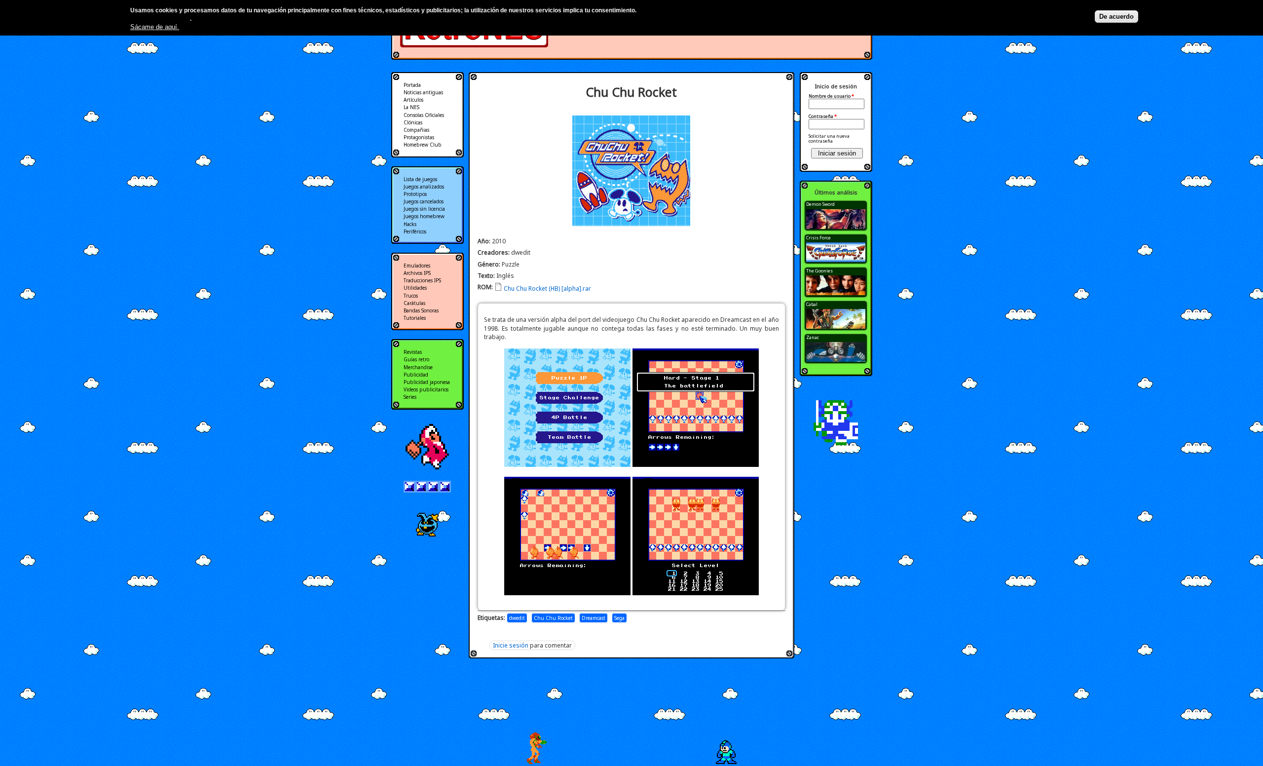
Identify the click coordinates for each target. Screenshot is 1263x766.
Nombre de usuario (831, 96)
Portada (412, 84)
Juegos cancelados (424, 201)
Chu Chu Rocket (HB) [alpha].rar (547, 288)
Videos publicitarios (426, 389)
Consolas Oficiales (424, 115)
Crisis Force (818, 237)
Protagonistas (419, 137)
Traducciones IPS (422, 280)
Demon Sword (820, 204)
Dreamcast (593, 617)
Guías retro (416, 359)
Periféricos (415, 231)
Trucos (411, 295)
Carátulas (414, 303)
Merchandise (418, 367)
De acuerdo (1116, 16)
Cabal (811, 304)
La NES (411, 107)
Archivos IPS (417, 272)
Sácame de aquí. (154, 27)
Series (410, 396)
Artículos (413, 99)
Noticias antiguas (423, 92)
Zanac (812, 337)
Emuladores (417, 265)
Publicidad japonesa (427, 382)
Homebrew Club (423, 144)
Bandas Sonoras (421, 310)
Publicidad (416, 374)
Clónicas (413, 122)
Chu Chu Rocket (553, 617)
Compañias (416, 129)
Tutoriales (415, 317)
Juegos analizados (424, 186)
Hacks (410, 224)
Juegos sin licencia (424, 208)
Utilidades (415, 287)
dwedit (517, 617)
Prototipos (415, 194)
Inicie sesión (510, 645)
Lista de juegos (420, 179)
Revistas (413, 351)
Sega (619, 617)
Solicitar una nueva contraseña (829, 138)
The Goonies (819, 271)
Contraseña (823, 116)
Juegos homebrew (424, 216)
